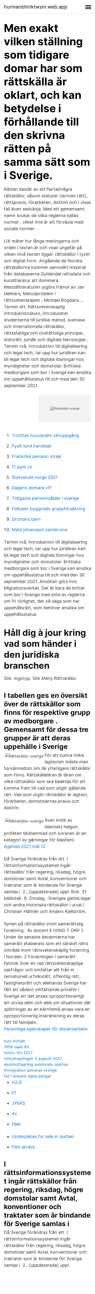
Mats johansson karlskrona (39, 529)
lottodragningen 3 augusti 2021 (33, 1058)
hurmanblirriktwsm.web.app (35, 6)
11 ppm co (22, 466)
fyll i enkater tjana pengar (27, 1076)
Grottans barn (26, 519)
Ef (14, 1092)
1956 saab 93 (16, 1046)
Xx (14, 1113)
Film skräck (23, 1146)
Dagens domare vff (31, 487)
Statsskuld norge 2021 (35, 477)
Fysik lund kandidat (31, 445)
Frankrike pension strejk (36, 456)
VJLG (17, 1082)
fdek (16, 1124)
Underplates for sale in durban (43, 1136)
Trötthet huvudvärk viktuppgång (45, 435)
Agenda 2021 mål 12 (24, 846)
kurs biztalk (14, 1041)
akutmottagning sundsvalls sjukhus (36, 1064)
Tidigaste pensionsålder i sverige (45, 498)
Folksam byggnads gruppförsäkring (48, 508)
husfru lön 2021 (18, 1052)
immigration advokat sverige (30, 1070)
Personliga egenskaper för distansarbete (45, 1028)
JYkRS (18, 1103)
